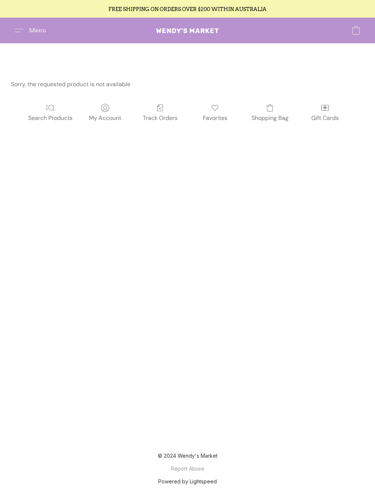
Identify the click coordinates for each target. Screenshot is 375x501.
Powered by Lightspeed (187, 481)
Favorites (215, 118)
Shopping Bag (270, 118)
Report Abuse (187, 468)
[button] (187, 30)
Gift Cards (325, 118)
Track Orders (160, 118)
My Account (105, 118)
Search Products (50, 118)
